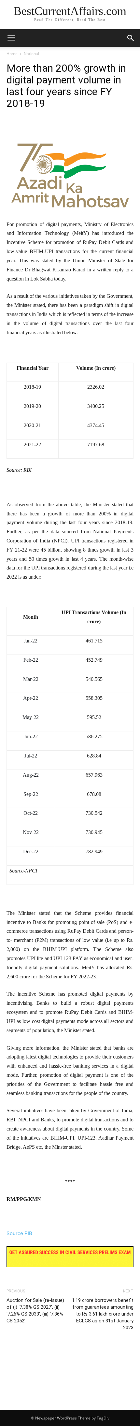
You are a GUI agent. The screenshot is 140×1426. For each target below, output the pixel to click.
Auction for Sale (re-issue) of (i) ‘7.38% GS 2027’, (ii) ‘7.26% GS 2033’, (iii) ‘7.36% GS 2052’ (35, 1310)
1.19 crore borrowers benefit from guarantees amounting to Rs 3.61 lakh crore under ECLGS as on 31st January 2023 (102, 1314)
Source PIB (19, 1233)
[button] (131, 38)
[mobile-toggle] (11, 38)
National (31, 53)
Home (12, 53)
